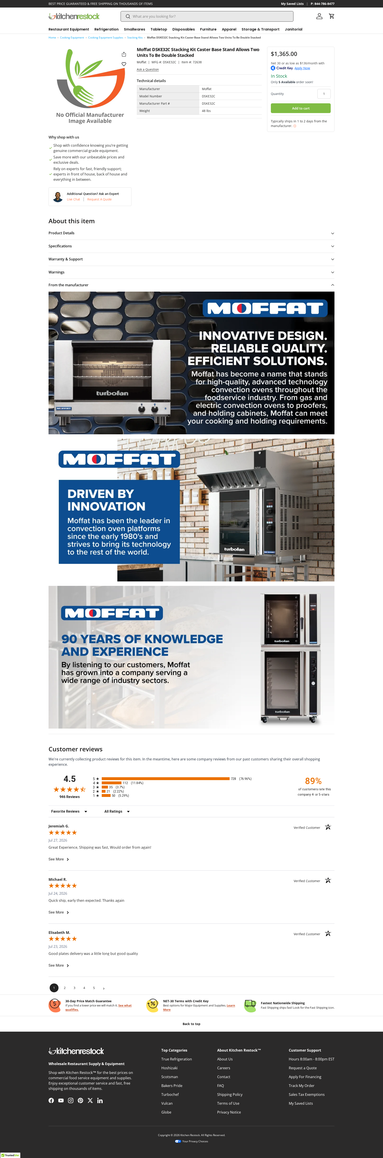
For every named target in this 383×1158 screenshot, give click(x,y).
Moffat (141, 62)
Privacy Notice (229, 1112)
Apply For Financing (305, 1076)
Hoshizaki (169, 1068)
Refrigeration (106, 29)
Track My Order (302, 1085)
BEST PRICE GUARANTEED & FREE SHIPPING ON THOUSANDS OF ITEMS (101, 4)
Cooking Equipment (72, 37)
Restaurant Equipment (69, 29)
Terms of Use (228, 1103)
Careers (223, 1068)
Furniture (208, 29)
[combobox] (207, 16)
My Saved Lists (292, 4)
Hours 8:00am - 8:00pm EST (311, 1059)
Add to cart (301, 108)
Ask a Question (148, 69)
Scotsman (169, 1076)
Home (52, 37)
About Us (225, 1059)
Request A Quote (99, 199)
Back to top (191, 1024)
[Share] (124, 54)
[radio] (191, 778)
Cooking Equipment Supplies (105, 37)
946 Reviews (75, 797)
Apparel (229, 29)
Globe (166, 1112)
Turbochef (170, 1094)
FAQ (220, 1085)
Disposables (183, 29)
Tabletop (158, 29)
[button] (332, 16)
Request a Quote (303, 1068)
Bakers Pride (171, 1085)
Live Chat (73, 199)
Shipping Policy (229, 1094)
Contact (223, 1076)
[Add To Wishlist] (124, 64)
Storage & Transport (260, 29)
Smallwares (134, 29)
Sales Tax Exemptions (307, 1094)
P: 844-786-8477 (322, 4)
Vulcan (167, 1103)
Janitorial (293, 29)
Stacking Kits (135, 37)
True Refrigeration (176, 1059)
